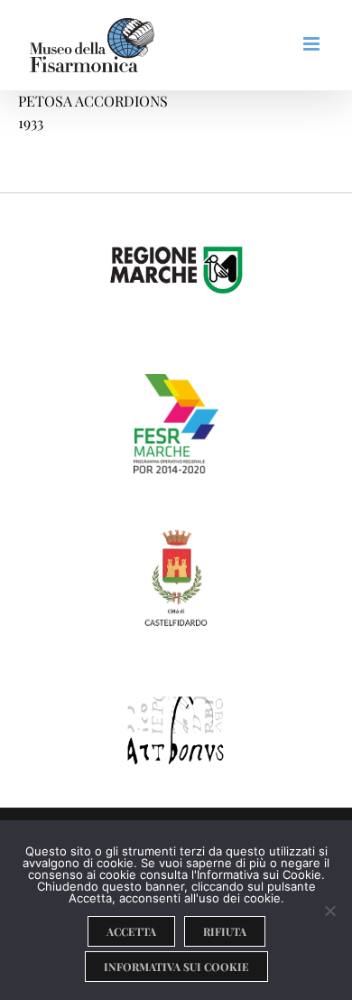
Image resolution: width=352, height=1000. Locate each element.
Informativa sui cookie (176, 966)
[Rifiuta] (329, 911)
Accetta (131, 931)
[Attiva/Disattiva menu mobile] (312, 43)
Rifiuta (224, 931)
